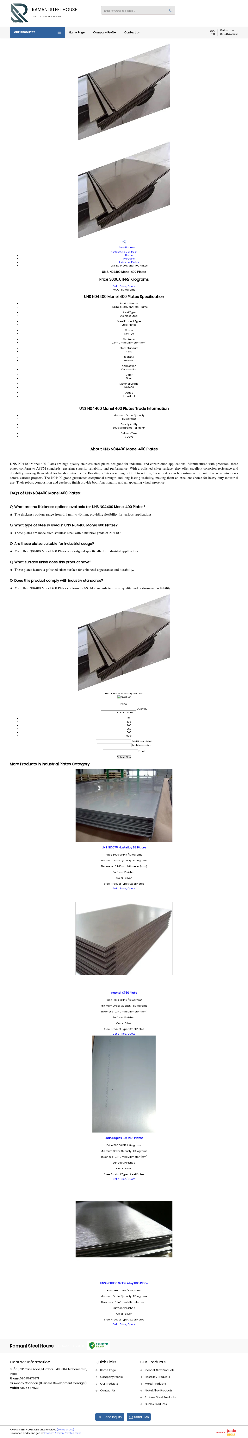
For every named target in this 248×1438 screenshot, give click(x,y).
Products (129, 258)
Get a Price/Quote (124, 286)
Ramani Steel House (54, 12)
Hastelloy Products (157, 1377)
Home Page (77, 32)
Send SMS (141, 1417)
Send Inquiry (127, 247)
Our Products (24, 32)
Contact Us (132, 32)
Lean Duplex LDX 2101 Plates (124, 1138)
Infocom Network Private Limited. (63, 1433)
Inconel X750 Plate (124, 993)
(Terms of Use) (65, 1429)
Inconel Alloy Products (160, 1370)
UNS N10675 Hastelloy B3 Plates (124, 847)
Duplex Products (156, 1404)
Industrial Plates (129, 262)
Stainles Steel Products (160, 1397)
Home (129, 255)
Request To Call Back (124, 251)
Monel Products (155, 1384)
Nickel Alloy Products (158, 1390)
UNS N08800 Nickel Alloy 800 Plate (124, 1283)
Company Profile (104, 32)
